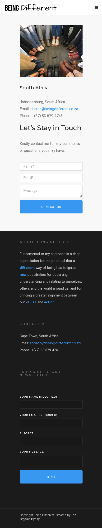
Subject (26, 433)
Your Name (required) (38, 396)
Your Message (32, 451)
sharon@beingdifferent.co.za (54, 109)
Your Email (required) (38, 415)
